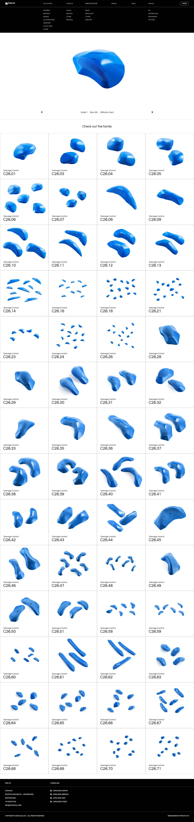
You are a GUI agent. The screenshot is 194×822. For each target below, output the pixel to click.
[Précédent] (125, 112)
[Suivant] (69, 112)
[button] (55, 783)
